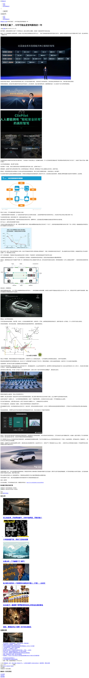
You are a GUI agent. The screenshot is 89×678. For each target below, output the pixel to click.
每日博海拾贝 (6, 6)
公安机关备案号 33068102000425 (31, 663)
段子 (10, 666)
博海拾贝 (3, 21)
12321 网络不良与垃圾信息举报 (10, 659)
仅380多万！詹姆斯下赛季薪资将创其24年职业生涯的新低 (23, 605)
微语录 (12, 666)
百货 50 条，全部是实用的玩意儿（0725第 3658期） (15, 651)
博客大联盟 (47, 663)
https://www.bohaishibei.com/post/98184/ (35, 482)
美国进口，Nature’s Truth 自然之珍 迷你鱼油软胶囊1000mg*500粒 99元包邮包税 (21, 655)
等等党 (6, 493)
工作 (6, 666)
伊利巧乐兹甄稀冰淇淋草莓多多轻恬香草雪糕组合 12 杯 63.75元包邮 (18, 646)
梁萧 (4, 28)
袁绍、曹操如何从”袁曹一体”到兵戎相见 (17, 627)
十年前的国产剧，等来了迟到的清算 (15, 539)
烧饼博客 (42, 663)
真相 (8, 666)
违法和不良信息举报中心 (9, 657)
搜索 (14, 664)
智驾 (4, 493)
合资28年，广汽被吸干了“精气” (14, 561)
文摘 (6, 21)
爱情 (4, 666)
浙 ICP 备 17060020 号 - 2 (17, 663)
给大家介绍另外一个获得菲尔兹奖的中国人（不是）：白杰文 (24, 583)
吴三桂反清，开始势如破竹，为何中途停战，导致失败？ (22, 518)
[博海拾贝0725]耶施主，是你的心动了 (11, 644)
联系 (4, 4)
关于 (4, 3)
